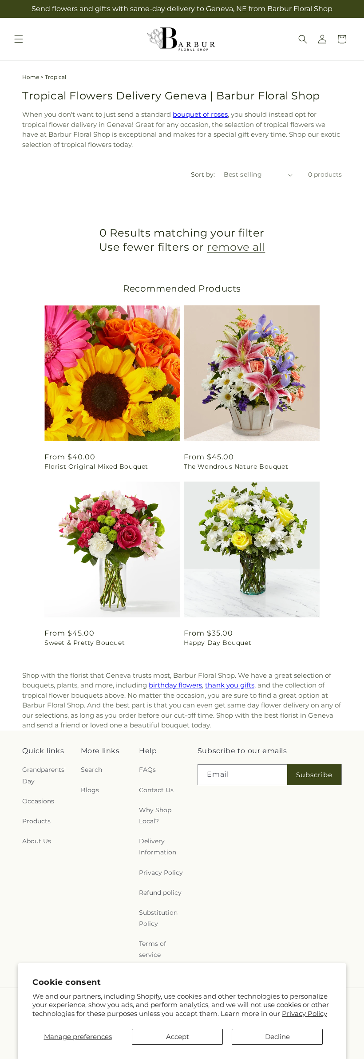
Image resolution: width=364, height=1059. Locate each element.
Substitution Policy (158, 918)
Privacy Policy (304, 1013)
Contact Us (156, 790)
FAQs (147, 770)
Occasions (38, 801)
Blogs (90, 790)
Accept (177, 1036)
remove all (236, 247)
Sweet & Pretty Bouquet (84, 643)
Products (36, 821)
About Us (36, 841)
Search (91, 770)
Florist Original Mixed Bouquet (96, 466)
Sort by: (203, 174)
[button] (18, 39)
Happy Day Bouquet (217, 643)
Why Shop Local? (155, 815)
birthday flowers (175, 685)
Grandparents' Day (44, 775)
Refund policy (160, 893)
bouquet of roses (200, 114)
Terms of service (152, 949)
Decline (277, 1036)
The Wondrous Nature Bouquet (236, 466)
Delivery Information (157, 846)
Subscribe (314, 775)
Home (30, 77)
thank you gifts (229, 685)
